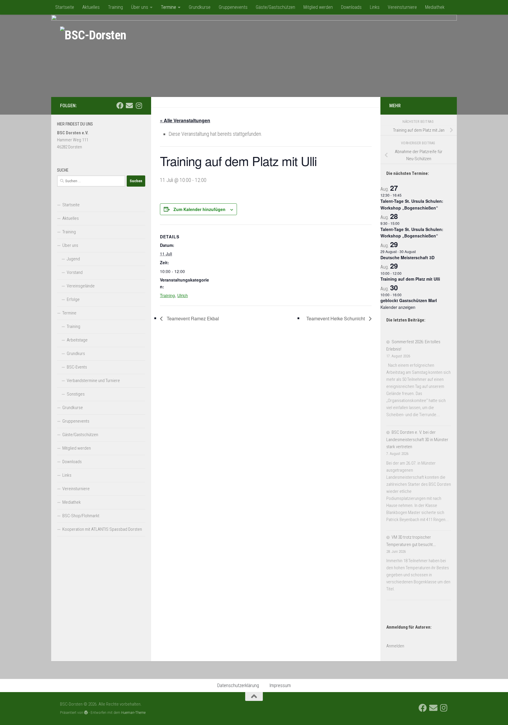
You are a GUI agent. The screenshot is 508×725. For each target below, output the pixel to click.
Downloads (351, 7)
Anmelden (395, 646)
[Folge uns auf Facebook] (119, 105)
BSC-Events (77, 367)
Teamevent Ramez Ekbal (192, 318)
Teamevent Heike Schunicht (336, 318)
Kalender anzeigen (397, 307)
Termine (168, 7)
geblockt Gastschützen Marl (408, 300)
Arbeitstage (77, 340)
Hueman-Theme (133, 712)
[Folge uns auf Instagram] (138, 105)
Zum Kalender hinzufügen (199, 209)
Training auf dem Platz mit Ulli (410, 279)
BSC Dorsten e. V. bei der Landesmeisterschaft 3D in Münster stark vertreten (417, 439)
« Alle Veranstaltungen (185, 120)
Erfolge (73, 299)
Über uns (139, 7)
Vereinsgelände (81, 286)
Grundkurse (199, 7)
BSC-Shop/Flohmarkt (80, 515)
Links (375, 7)
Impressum (280, 685)
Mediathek (434, 7)
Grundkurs (76, 353)
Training (115, 7)
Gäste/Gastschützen (275, 7)
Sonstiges (76, 394)
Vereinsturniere (402, 7)
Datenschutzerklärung (238, 685)
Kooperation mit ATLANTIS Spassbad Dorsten (102, 529)
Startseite (64, 7)
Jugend (73, 259)
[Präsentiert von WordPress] (86, 712)
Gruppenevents (233, 7)
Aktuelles (91, 7)
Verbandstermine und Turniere (93, 380)
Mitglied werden (318, 7)
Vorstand (75, 272)
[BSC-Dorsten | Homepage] (93, 35)
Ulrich (182, 295)
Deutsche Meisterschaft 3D (407, 257)
